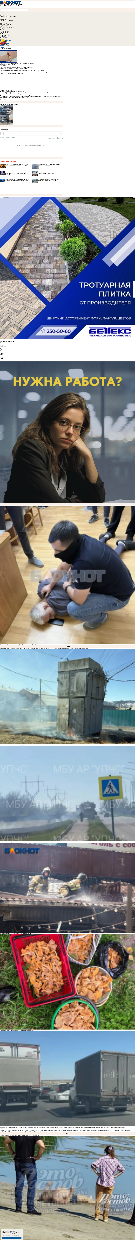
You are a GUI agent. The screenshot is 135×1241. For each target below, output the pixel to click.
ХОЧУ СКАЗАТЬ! (4, 37)
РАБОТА (9, 40)
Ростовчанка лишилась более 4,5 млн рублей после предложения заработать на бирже (55, 1127)
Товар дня (2, 49)
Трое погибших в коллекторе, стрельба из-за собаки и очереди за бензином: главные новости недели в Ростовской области (98, 1127)
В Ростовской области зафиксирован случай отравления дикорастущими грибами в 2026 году (20, 1030)
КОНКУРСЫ (3, 19)
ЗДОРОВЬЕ (3, 18)
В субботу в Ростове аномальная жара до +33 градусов (46, 1131)
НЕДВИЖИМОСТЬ (4, 26)
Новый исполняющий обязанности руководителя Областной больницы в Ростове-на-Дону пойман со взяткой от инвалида (23, 644)
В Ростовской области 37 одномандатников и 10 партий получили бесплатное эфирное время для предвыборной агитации (25, 648)
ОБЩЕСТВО (3, 28)
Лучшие (8, 137)
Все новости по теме (5, 64)
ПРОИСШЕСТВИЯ (4, 31)
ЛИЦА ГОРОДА (3, 23)
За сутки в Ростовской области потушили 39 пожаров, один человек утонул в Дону (17, 933)
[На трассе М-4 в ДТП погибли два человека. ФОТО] (31, 110)
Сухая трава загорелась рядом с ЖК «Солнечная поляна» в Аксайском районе (17, 842)
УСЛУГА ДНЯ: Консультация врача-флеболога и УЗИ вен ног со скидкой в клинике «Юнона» (22, 66)
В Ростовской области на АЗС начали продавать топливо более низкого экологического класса (69, 648)
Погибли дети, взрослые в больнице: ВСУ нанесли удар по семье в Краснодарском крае (19, 1130)
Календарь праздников (5, 48)
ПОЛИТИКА (3, 29)
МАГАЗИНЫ (7, 45)
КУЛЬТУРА (2, 22)
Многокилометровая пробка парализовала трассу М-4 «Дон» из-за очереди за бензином (19, 1127)
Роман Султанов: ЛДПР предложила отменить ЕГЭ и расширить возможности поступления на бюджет (91, 1130)
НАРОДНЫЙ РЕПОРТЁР (6, 24)
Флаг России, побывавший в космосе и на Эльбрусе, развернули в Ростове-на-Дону (54, 1130)
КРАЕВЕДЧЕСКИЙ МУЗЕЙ (6, 20)
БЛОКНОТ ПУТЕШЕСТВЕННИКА (8, 16)
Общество (2, 90)
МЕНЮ (1, 12)
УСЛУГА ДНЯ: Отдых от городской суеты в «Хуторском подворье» (16, 67)
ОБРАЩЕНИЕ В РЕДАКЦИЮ (7, 27)
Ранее (13, 137)
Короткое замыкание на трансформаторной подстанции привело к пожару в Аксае (18, 745)
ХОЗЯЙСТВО (3, 36)
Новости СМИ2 (3, 186)
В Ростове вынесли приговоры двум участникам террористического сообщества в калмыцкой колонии (21, 1135)
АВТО (1, 14)
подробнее (11, 341)
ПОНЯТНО (12, 1238)
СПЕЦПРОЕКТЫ (4, 32)
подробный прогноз (4, 341)
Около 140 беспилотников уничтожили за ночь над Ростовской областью (20, 1131)
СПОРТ (1, 33)
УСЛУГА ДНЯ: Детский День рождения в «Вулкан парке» (13, 68)
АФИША (2, 15)
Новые (2, 137)
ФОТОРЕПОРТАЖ (4, 35)
